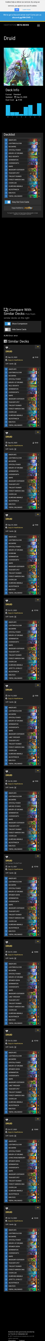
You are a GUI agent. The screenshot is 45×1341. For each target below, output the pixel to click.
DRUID (9, 351)
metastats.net (23, 1334)
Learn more (26, 10)
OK (17, 10)
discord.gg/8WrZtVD (21, 17)
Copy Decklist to (18, 208)
